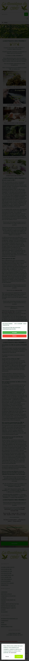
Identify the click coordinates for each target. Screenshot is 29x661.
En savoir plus (12, 652)
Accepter (19, 656)
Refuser (7, 656)
